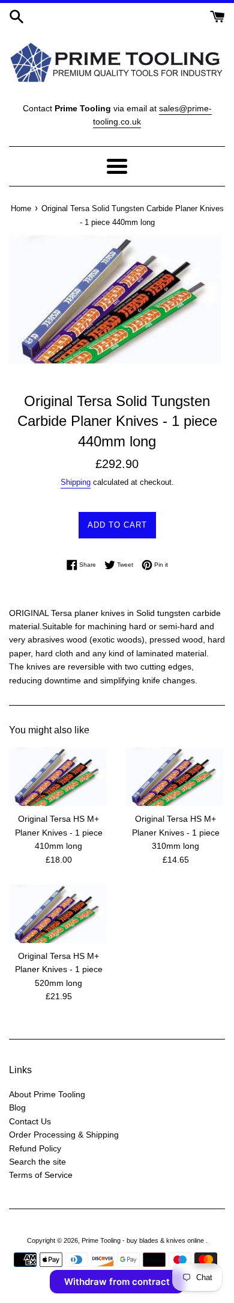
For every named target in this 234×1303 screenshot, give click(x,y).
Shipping (76, 482)
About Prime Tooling (47, 1094)
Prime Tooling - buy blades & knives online (144, 1240)
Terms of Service (41, 1175)
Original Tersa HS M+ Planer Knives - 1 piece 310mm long (176, 832)
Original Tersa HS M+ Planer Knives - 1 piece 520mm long (59, 969)
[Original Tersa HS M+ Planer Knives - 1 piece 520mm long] (58, 913)
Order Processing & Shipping (64, 1134)
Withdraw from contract (117, 1281)
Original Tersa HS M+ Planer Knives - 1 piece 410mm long (59, 832)
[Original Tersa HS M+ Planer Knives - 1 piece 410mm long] (58, 776)
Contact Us (30, 1121)
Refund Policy (35, 1148)
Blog (17, 1107)
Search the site (37, 1161)
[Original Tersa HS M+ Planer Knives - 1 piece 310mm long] (175, 776)
